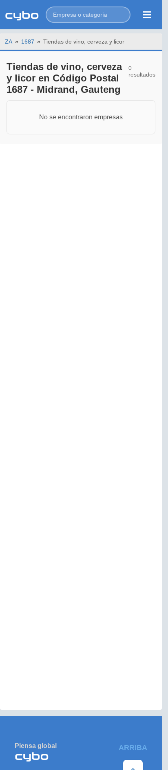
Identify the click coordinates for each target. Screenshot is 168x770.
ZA (8, 41)
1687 (27, 41)
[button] (88, 15)
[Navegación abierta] (147, 14)
